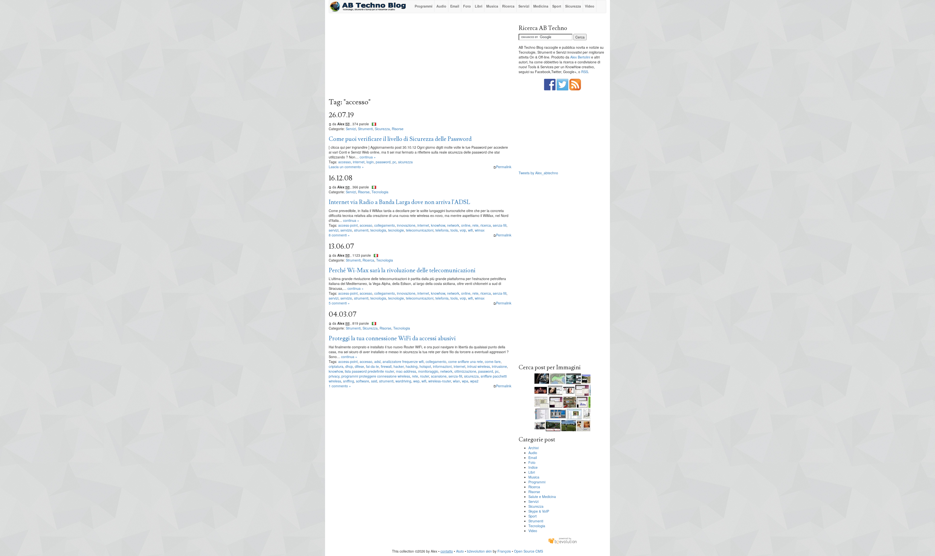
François (504, 551)
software (362, 381)
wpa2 (474, 381)
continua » (368, 157)
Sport (556, 6)
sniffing (348, 381)
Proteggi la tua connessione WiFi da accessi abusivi (392, 338)
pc (394, 161)
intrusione (499, 366)
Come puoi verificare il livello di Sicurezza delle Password (400, 139)
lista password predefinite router (369, 371)
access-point (348, 225)
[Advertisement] (420, 57)
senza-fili (499, 225)
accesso (344, 161)
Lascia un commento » (346, 166)
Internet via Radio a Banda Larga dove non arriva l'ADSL (399, 202)
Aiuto (460, 551)
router (424, 376)
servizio (346, 230)
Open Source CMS (528, 551)
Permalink (503, 166)
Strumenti (365, 128)
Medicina (540, 6)
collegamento (384, 225)
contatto (446, 551)
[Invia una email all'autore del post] (347, 123)
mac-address (406, 371)
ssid (374, 381)
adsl (377, 361)
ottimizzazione (465, 371)
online (465, 225)
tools (454, 230)
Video (589, 6)
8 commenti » (339, 235)
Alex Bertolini (580, 57)
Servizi (523, 6)
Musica (492, 6)
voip (463, 230)
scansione (439, 376)
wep (416, 381)
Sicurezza (573, 6)
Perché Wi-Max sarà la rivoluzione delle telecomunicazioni (402, 270)
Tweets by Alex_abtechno (538, 172)
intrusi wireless (478, 366)
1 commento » (340, 385)
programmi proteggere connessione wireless (375, 376)
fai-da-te (372, 366)
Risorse (397, 128)
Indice (533, 467)
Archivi (533, 447)
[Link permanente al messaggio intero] (330, 123)
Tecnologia (380, 191)
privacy (334, 376)
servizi (333, 230)
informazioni (442, 366)
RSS (584, 71)
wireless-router (439, 381)
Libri (478, 6)
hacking (412, 366)
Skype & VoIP (538, 511)
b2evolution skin (479, 551)
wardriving (403, 381)
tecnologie (396, 230)
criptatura (336, 366)
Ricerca (508, 6)
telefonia (442, 230)
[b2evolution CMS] (562, 540)
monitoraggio (428, 371)
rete (475, 225)
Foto (467, 6)
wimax (480, 230)
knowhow (438, 225)
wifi (470, 230)
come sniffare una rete (465, 361)
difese (359, 366)
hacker (398, 366)
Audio (441, 6)
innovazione (406, 225)
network (453, 225)
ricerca (485, 225)
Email (454, 6)
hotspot (425, 366)
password (383, 161)
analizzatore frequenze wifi (403, 361)
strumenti (361, 230)
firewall (386, 366)
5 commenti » (339, 303)
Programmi (423, 6)
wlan (456, 381)
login (370, 161)
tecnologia (378, 230)
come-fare (493, 361)
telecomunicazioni (419, 230)
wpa (465, 381)
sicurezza (405, 161)
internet (359, 161)
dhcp (349, 366)
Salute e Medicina (542, 496)
